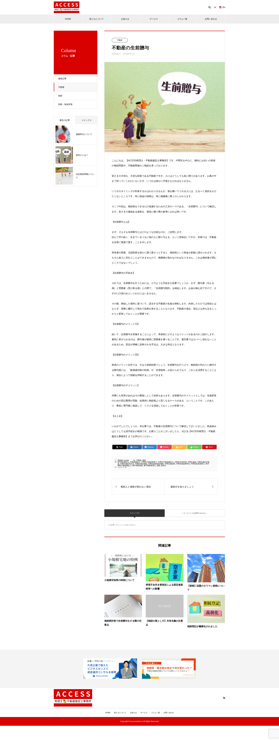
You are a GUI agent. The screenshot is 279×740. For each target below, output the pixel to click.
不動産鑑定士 (135, 462)
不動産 (61, 87)
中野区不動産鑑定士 (166, 462)
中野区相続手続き (127, 463)
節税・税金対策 (65, 104)
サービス (154, 18)
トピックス (86, 120)
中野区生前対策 (181, 462)
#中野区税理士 (123, 462)
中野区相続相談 (141, 463)
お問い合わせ (211, 18)
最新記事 (62, 78)
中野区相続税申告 (183, 463)
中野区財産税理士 (198, 463)
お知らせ (125, 18)
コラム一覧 (182, 18)
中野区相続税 (170, 463)
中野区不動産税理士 (149, 462)
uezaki (126, 460)
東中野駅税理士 (150, 465)
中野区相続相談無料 (156, 463)
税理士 (163, 465)
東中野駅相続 (137, 465)
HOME (68, 18)
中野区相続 (192, 462)
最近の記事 (65, 120)
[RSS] (224, 698)
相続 (60, 95)
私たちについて (96, 18)
